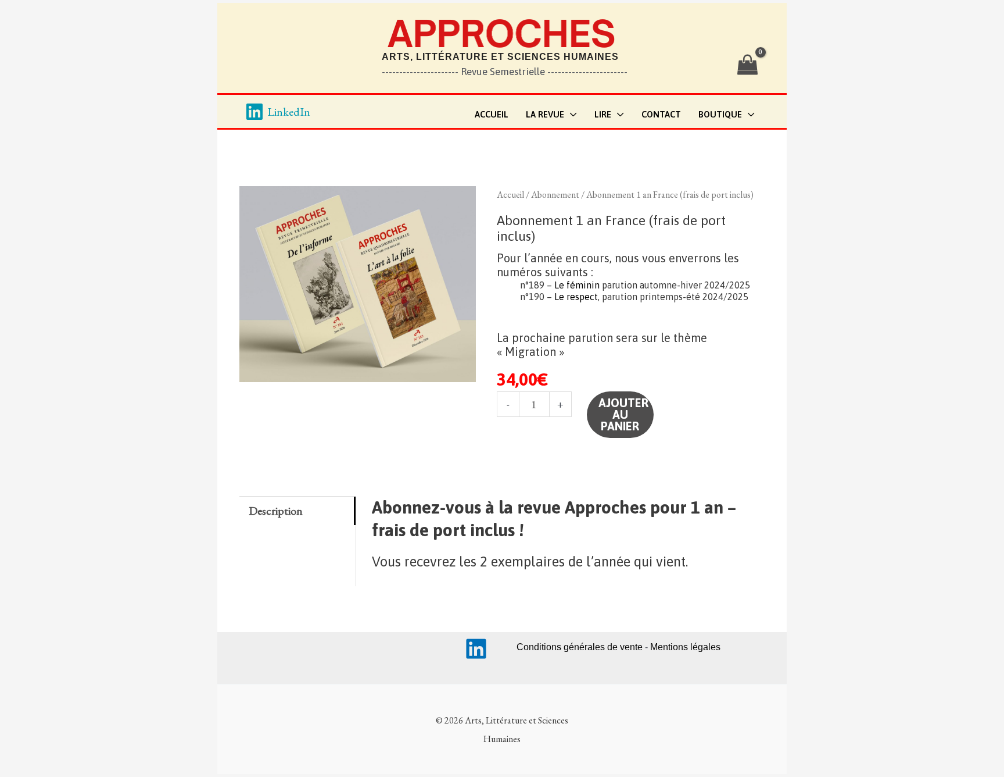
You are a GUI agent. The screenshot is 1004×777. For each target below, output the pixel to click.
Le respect (576, 296)
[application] (570, 115)
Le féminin (577, 285)
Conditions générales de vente (580, 647)
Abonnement (555, 194)
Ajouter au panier (623, 414)
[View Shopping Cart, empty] (747, 65)
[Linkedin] (476, 648)
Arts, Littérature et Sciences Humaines (500, 57)
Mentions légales (685, 647)
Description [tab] (276, 510)
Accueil (510, 194)
